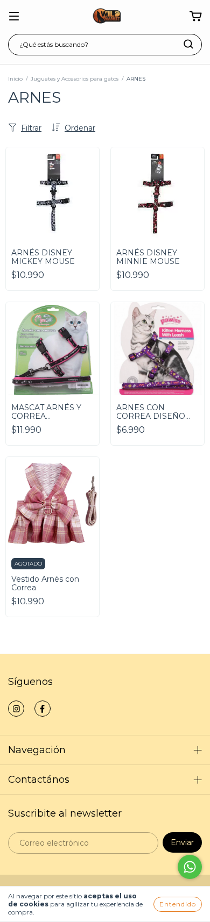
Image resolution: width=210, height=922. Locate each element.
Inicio (15, 78)
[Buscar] (188, 44)
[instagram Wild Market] (16, 709)
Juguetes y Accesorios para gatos (74, 78)
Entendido (177, 904)
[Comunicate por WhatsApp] (190, 867)
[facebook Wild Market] (42, 709)
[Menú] (14, 17)
